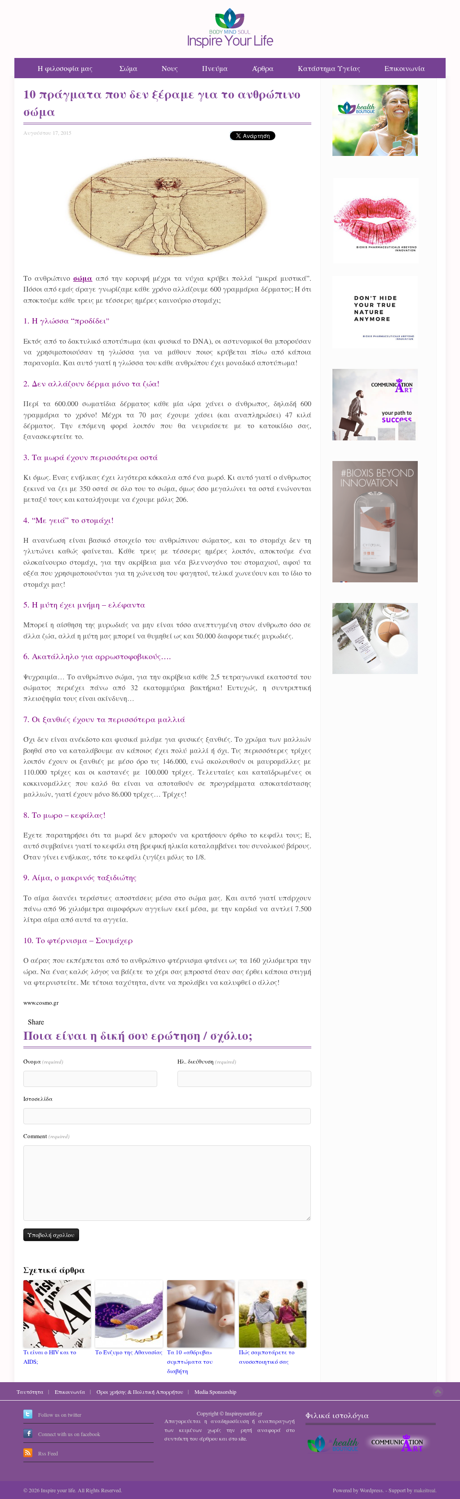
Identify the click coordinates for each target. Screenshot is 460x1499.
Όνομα (43, 1061)
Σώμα (128, 68)
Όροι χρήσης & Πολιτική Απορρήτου (140, 1391)
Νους (170, 68)
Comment (46, 1136)
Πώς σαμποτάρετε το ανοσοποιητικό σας (267, 1357)
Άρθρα (263, 68)
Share (36, 1021)
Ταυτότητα (30, 1391)
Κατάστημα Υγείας (329, 68)
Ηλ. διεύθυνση (206, 1061)
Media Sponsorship (215, 1391)
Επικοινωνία (405, 68)
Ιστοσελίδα (38, 1099)
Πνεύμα (215, 68)
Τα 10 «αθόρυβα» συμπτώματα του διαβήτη (189, 1361)
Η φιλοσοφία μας (65, 68)
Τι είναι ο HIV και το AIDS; (49, 1357)
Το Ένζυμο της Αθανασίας (129, 1352)
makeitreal (424, 1490)
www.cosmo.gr (40, 1002)
